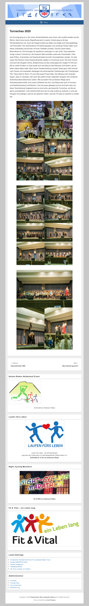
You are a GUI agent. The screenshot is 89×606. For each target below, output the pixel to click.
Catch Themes (50, 600)
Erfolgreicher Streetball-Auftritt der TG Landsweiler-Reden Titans (30, 560)
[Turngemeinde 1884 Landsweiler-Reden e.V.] (44, 17)
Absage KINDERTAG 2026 (18, 562)
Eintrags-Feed (14, 583)
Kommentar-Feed (15, 585)
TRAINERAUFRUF (16, 567)
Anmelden (13, 581)
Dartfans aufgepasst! (16, 564)
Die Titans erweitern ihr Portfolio (20, 569)
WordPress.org (15, 587)
